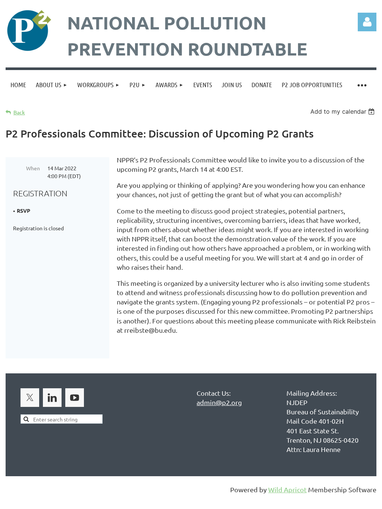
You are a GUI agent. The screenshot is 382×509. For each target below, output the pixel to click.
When (33, 168)
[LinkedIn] (52, 397)
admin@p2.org (219, 402)
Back (19, 112)
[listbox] (343, 111)
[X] (30, 397)
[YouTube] (74, 397)
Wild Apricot (287, 489)
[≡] (361, 84)
